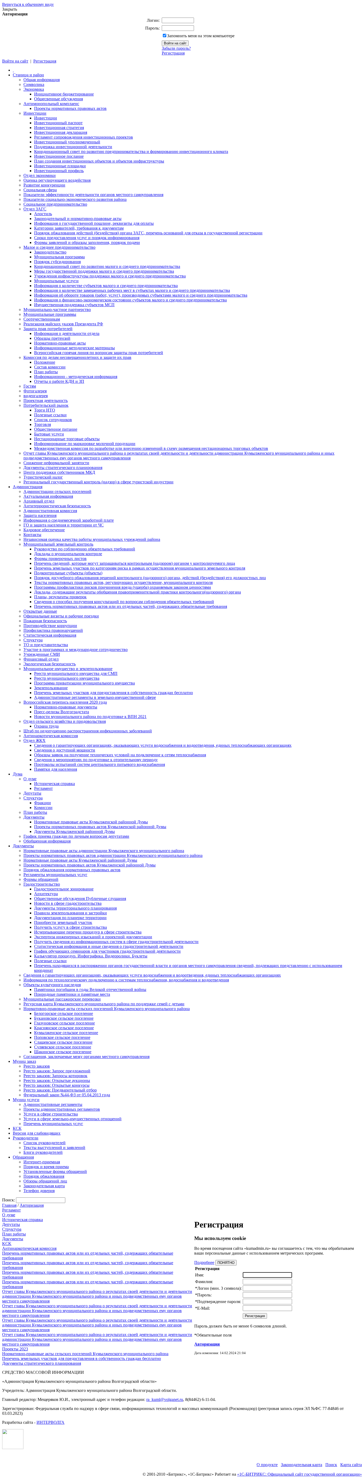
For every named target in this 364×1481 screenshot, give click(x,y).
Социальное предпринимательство (55, 204)
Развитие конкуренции (44, 185)
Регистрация (173, 53)
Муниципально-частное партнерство (57, 309)
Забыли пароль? (176, 48)
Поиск (331, 1464)
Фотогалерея (35, 391)
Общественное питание (55, 429)
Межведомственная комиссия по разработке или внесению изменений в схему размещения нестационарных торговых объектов (151, 448)
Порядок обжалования (43, 1176)
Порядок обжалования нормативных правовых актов (71, 870)
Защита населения (39, 515)
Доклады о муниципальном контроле (68, 553)
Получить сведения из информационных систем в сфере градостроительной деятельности (116, 941)
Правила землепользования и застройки (70, 913)
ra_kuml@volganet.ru (164, 1399)
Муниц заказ (24, 1061)
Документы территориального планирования (75, 908)
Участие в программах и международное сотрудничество (75, 649)
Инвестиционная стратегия (59, 127)
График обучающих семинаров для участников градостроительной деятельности (107, 951)
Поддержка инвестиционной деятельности (73, 146)
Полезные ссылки (50, 415)
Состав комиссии (50, 367)
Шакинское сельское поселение (62, 1051)
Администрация (27, 486)
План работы (46, 372)
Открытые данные (40, 611)
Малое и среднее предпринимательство (59, 247)
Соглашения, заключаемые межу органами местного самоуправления (86, 1056)
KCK (6, 1243)
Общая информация (41, 79)
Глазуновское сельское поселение (64, 1023)
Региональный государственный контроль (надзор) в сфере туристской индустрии (98, 482)
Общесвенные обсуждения (58, 99)
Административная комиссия (50, 510)
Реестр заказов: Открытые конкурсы (56, 1085)
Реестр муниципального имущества (66, 678)
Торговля (42, 424)
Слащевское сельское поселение (63, 1042)
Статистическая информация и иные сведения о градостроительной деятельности (108, 946)
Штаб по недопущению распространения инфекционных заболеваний (87, 731)
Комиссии (43, 807)
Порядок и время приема (46, 1166)
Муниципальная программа (59, 257)
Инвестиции (34, 113)
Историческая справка (54, 783)
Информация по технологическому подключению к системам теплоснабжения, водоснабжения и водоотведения (126, 980)
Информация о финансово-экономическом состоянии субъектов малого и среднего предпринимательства (130, 300)
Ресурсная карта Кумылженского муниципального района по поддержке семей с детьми (103, 1004)
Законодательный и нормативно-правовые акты (78, 218)
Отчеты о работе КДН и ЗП (59, 381)
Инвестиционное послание (59, 156)
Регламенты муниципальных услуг (55, 874)
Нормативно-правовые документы (65, 707)
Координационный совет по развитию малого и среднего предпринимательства (107, 266)
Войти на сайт (15, 61)
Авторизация (32, 1205)
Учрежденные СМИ (41, 654)
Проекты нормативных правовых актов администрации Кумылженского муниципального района (113, 855)
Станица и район (28, 75)
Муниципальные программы (49, 314)
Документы (34, 817)
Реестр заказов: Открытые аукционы (56, 1080)
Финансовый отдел (41, 659)
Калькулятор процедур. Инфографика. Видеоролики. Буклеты (90, 956)
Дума (17, 774)
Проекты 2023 (15, 1349)
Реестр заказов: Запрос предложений (56, 1071)
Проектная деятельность (45, 400)
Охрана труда (46, 726)
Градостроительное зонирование (64, 889)
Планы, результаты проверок (60, 597)
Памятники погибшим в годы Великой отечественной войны (90, 989)
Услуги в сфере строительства (50, 1114)
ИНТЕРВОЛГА (50, 1422)
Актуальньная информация (48, 496)
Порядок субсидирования (57, 261)
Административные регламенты (52, 1104)
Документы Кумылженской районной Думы (74, 831)
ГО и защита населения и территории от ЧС (63, 525)
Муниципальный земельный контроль (58, 544)
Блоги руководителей (43, 1152)
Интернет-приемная (41, 1162)
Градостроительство (41, 884)
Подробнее (204, 1262)
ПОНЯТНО (225, 1263)
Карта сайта (351, 1464)
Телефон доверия (39, 1190)
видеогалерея (35, 395)
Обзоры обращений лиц (45, 1181)
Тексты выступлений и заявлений (54, 1147)
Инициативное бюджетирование (64, 94)
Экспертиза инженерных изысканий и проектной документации (93, 937)
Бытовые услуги (49, 434)
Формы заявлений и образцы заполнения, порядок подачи (87, 242)
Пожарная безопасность (45, 621)
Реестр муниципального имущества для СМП (76, 673)
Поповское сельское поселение (62, 1037)
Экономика (33, 89)
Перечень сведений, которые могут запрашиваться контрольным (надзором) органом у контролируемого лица (134, 563)
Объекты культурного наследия (52, 984)
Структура (33, 640)
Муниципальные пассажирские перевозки (62, 999)
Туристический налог (43, 477)
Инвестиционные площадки (60, 166)
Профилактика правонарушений (53, 630)
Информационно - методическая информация (75, 376)
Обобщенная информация (47, 841)
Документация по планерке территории (70, 917)
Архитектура (46, 893)
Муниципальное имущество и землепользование (67, 668)
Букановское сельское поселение (64, 1018)
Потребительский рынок (45, 405)
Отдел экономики (39, 175)
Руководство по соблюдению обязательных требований (84, 549)
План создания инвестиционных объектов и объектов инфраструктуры (99, 161)
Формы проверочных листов (60, 558)
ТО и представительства (45, 644)
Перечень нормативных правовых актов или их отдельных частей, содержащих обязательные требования (130, 606)
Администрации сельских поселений (57, 491)
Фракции (42, 802)
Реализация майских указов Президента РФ (63, 324)
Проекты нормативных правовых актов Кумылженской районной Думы (100, 826)
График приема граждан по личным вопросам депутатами (76, 836)
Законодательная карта (44, 1186)
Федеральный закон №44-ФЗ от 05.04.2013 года (66, 1095)
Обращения (23, 1157)
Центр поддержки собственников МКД (59, 472)
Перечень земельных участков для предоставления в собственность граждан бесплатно (113, 692)
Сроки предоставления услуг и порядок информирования (86, 237)
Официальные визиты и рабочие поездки (61, 616)
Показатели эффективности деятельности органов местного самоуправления (93, 194)
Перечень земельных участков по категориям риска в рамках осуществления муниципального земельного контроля (139, 568)
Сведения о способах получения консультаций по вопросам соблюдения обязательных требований (124, 601)
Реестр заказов (36, 1066)
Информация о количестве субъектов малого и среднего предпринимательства (106, 285)
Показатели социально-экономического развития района (75, 199)
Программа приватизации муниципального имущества (84, 683)
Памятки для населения (55, 769)
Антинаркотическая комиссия (50, 735)
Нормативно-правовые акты (60, 343)
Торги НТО (44, 410)
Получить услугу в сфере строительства (70, 927)
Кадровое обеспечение (44, 530)
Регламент (43, 788)
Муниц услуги (26, 1099)
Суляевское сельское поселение (62, 1047)
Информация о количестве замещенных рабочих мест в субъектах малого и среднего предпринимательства (132, 290)
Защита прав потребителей (47, 328)
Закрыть (9, 9)
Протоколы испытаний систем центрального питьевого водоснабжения (99, 764)
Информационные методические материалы (74, 348)
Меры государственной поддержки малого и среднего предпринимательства (104, 271)
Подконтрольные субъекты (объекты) (68, 573)
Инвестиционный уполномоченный (67, 142)
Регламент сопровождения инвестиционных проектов (83, 137)
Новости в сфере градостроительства (68, 903)
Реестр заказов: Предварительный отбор (60, 1090)
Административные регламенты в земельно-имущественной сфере (95, 697)
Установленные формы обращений (55, 1171)
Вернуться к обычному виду (28, 4)
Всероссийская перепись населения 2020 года (65, 702)
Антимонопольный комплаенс (51, 103)
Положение (44, 362)
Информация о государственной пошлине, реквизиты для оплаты (94, 223)
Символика (33, 84)
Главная (9, 1205)
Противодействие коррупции (50, 625)
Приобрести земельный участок (63, 922)
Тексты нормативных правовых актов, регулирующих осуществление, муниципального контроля (123, 582)
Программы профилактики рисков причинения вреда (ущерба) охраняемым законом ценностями (122, 587)
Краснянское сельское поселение (64, 1028)
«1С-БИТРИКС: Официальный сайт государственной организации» (299, 1474)
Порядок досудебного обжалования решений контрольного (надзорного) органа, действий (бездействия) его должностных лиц (150, 577)
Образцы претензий (52, 338)
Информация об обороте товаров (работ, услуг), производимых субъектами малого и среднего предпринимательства (140, 295)
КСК (17, 1128)
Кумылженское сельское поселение (66, 1032)
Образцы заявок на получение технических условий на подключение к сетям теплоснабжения (120, 755)
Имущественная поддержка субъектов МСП (74, 304)
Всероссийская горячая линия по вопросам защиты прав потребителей (98, 352)
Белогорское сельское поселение (63, 1013)
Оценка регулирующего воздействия (57, 180)
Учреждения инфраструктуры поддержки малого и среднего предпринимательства (110, 276)
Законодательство (50, 252)
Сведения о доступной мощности (64, 750)
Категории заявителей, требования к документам (79, 228)
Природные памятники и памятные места (72, 994)
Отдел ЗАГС (34, 209)
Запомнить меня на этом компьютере (200, 36)
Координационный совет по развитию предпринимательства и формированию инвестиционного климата (131, 151)
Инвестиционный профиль (59, 170)
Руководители (25, 1138)
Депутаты (32, 793)
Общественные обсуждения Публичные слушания (80, 898)
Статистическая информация (49, 635)
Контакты (32, 534)
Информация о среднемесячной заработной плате (68, 520)
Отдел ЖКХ (34, 740)
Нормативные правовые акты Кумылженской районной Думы (91, 822)
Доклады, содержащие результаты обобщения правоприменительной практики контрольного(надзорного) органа (137, 592)
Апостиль (43, 213)
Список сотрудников (53, 419)
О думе (30, 779)
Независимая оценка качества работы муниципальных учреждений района (91, 539)
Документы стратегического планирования (62, 467)
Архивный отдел (38, 501)
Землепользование (51, 688)
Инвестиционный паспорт (58, 123)
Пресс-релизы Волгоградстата (61, 712)
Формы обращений (40, 879)
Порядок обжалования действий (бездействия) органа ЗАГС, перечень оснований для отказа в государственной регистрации (148, 233)
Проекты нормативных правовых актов (70, 108)
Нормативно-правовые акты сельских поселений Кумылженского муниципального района (106, 1008)
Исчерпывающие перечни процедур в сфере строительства (87, 932)
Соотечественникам (41, 319)
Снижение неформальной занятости (56, 463)
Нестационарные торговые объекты (67, 439)
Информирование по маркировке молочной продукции (84, 443)
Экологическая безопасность (49, 664)
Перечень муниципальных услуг (53, 1123)
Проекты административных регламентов (61, 1109)
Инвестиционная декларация (60, 132)
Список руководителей (44, 1142)
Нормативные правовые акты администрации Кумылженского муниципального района (103, 850)
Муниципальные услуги (56, 281)
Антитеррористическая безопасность (57, 506)
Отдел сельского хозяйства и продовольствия (64, 721)
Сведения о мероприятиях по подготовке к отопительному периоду (96, 759)
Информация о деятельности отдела (66, 333)
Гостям (29, 386)
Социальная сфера (40, 190)
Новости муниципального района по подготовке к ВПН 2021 (90, 716)
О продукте (267, 1464)
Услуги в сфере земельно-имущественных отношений (72, 1119)
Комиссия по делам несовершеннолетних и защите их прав (77, 357)
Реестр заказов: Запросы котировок (55, 1075)
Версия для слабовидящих (36, 1133)
